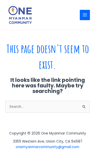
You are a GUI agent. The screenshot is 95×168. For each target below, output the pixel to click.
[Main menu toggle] (85, 15)
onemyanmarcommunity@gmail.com (47, 147)
